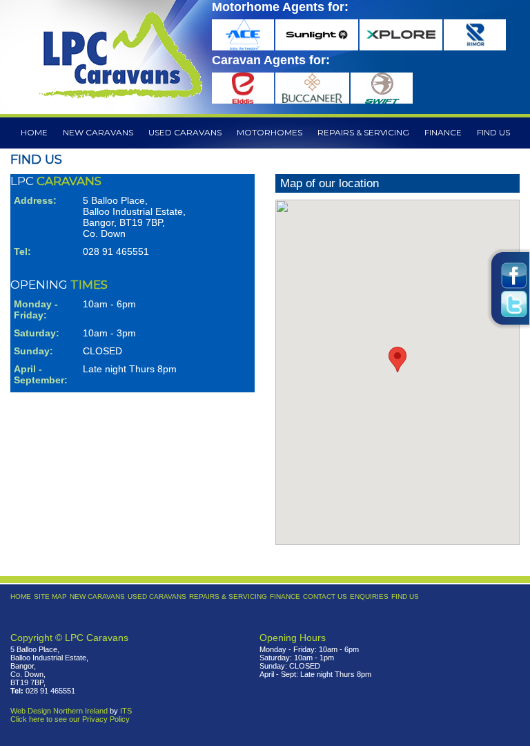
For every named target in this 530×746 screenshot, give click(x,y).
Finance (443, 132)
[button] (397, 359)
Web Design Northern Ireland (59, 711)
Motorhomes (269, 132)
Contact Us (325, 596)
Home (34, 132)
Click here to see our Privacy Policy (70, 719)
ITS (126, 711)
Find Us (493, 132)
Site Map (50, 596)
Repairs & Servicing (363, 132)
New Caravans (98, 132)
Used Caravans (185, 132)
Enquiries (369, 596)
